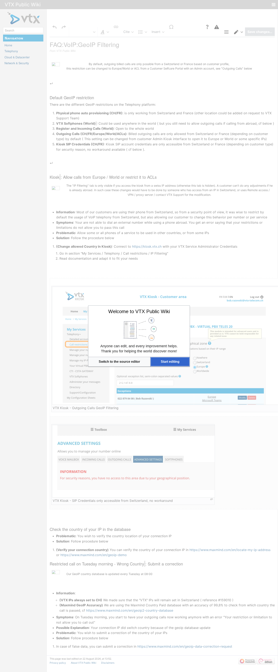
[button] (119, 361)
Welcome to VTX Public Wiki (139, 311)
